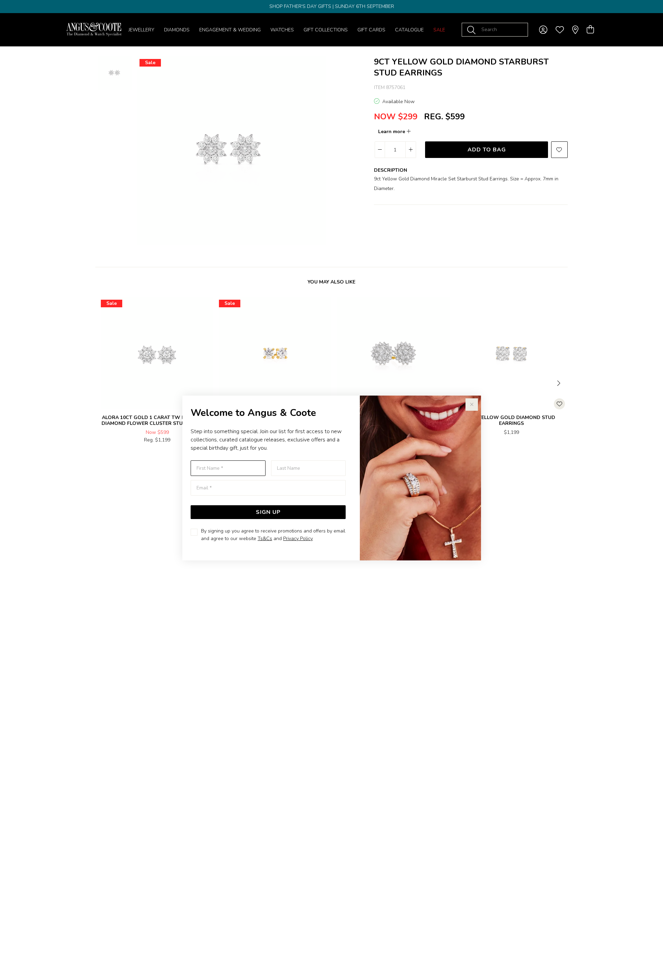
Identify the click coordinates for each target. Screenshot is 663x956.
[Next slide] (559, 382)
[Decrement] (380, 150)
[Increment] (410, 150)
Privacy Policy (298, 538)
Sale (439, 30)
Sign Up (268, 512)
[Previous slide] (103, 382)
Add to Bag (487, 149)
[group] (331, 6)
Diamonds (177, 30)
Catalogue (409, 30)
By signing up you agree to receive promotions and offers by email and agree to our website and (273, 535)
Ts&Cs (265, 538)
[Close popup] (471, 404)
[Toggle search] (473, 30)
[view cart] (590, 29)
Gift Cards (371, 30)
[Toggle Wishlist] (559, 403)
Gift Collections (326, 30)
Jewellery (141, 30)
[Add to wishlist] (559, 149)
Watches (282, 30)
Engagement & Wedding (230, 30)
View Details (128, 454)
